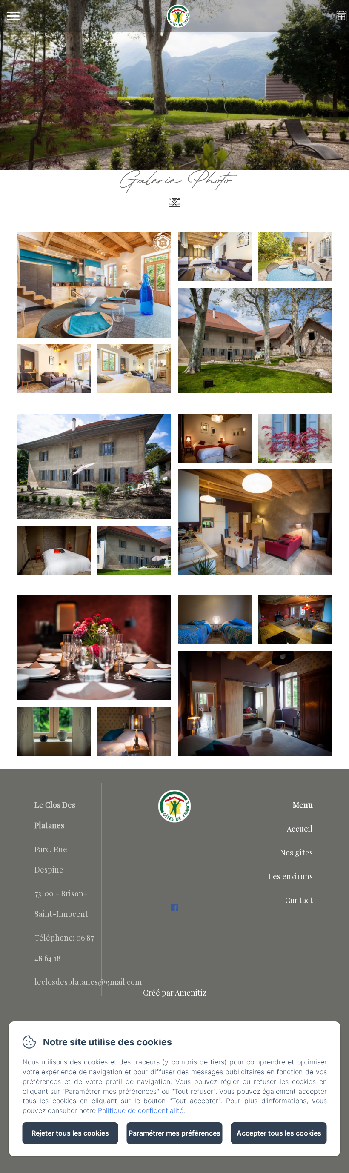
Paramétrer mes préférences (174, 1133)
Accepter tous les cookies (279, 1133)
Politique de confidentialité (140, 1110)
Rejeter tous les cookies (70, 1133)
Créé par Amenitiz (174, 992)
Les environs (290, 876)
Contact (299, 900)
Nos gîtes (296, 852)
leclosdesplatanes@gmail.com (88, 982)
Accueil (300, 829)
